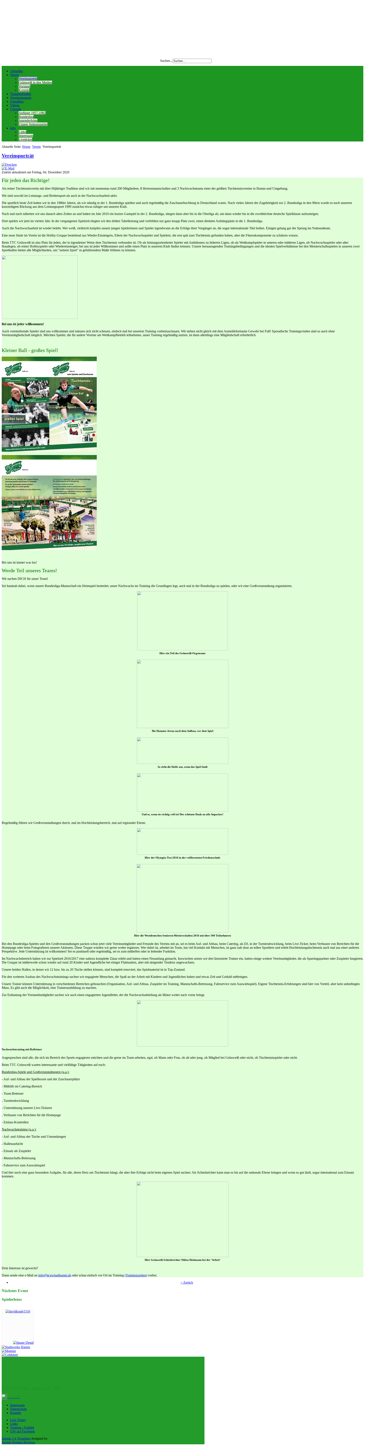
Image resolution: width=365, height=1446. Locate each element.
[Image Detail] (23, 1342)
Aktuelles (16, 71)
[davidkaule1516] (17, 1311)
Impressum (26, 135)
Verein (14, 75)
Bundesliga (26, 116)
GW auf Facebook (22, 1431)
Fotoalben (16, 101)
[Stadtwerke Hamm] (16, 1347)
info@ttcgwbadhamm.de (54, 1275)
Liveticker (25, 139)
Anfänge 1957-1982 (32, 113)
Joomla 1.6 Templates (16, 1438)
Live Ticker (18, 1420)
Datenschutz (18, 1409)
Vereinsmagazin (20, 97)
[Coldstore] (10, 1354)
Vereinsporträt (28, 78)
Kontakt (24, 90)
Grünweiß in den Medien (35, 82)
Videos (14, 105)
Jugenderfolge (28, 120)
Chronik (15, 109)
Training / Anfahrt (22, 1427)
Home (26, 146)
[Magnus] (9, 1351)
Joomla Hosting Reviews (18, 1442)
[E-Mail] (8, 168)
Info (13, 128)
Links (22, 132)
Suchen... (166, 61)
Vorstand (24, 86)
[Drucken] (9, 164)
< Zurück (187, 1282)
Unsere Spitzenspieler (33, 124)
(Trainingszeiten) (136, 1275)
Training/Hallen (20, 94)
